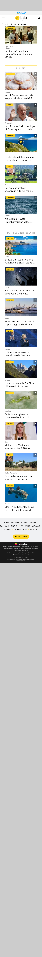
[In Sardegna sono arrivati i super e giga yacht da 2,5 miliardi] (21, 307)
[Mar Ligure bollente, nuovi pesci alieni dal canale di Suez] (21, 493)
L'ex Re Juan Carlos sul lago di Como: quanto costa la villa (20, 129)
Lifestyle (9, 105)
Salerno (7, 349)
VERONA (7, 529)
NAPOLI (33, 522)
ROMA (6, 522)
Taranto (7, 216)
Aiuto (27, 554)
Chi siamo (9, 552)
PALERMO (4, 526)
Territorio (10, 28)
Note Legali (17, 552)
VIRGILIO (10, 546)
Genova (7, 504)
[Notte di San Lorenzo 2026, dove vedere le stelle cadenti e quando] (21, 276)
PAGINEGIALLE (17, 546)
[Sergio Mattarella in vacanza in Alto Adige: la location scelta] (21, 174)
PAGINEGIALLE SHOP (28, 546)
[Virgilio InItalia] (21, 18)
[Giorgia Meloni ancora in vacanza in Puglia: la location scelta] (21, 462)
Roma (7, 287)
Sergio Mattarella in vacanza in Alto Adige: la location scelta (18, 191)
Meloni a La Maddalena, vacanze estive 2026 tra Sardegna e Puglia (18, 448)
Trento (7, 92)
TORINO (24, 522)
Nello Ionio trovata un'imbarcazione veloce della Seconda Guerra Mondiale (18, 223)
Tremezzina (9, 123)
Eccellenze (10, 74)
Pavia (8, 48)
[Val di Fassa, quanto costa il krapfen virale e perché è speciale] (21, 81)
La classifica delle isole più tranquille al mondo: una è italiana (19, 160)
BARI (25, 529)
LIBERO (5, 546)
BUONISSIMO (17, 550)
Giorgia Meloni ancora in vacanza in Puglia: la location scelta (18, 479)
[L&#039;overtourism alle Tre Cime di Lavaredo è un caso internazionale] (21, 369)
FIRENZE (15, 526)
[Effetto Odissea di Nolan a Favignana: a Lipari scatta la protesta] (21, 245)
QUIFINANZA (35, 548)
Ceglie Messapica (11, 473)
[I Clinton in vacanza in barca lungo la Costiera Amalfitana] (21, 338)
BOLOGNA (25, 526)
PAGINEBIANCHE (8, 548)
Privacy (24, 552)
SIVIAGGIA (28, 548)
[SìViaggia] (21, 13)
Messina (8, 154)
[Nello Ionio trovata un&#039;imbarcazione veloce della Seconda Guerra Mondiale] (21, 205)
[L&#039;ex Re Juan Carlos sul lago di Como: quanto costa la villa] (21, 112)
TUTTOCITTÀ (17, 548)
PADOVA (33, 529)
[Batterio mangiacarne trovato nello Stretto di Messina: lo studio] (21, 400)
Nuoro (7, 318)
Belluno (7, 380)
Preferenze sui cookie (18, 554)
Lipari (7, 256)
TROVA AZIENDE (21, 537)
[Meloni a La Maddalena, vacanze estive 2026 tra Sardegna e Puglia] (21, 431)
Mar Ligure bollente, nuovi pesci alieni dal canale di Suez (19, 509)
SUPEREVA (25, 550)
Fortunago (9, 46)
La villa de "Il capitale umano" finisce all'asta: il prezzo (18, 54)
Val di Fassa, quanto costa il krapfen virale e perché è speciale (20, 98)
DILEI (22, 548)
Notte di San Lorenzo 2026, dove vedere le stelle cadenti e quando (20, 293)
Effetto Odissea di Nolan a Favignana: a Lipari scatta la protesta (20, 262)
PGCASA (37, 546)
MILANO (15, 522)
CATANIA (17, 529)
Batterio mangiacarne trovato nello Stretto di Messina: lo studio (17, 417)
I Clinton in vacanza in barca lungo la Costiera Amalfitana (17, 355)
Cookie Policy (31, 552)
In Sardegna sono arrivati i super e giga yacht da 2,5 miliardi (19, 324)
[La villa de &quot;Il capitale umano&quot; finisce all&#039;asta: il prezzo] (21, 35)
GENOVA (36, 526)
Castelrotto (9, 185)
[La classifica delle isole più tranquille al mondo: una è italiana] (21, 143)
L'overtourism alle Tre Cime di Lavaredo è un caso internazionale (19, 386)
